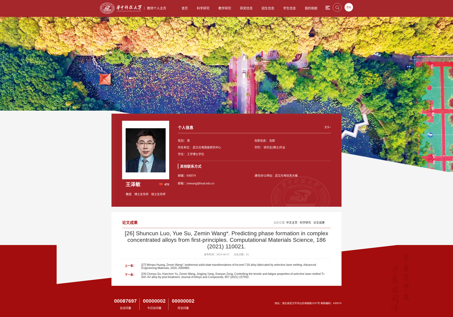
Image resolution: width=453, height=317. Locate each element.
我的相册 (311, 8)
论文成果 (319, 222)
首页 (185, 8)
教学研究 (224, 8)
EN (349, 7)
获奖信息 (246, 8)
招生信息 (268, 8)
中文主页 (291, 222)
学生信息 (289, 8)
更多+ (328, 127)
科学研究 (203, 8)
